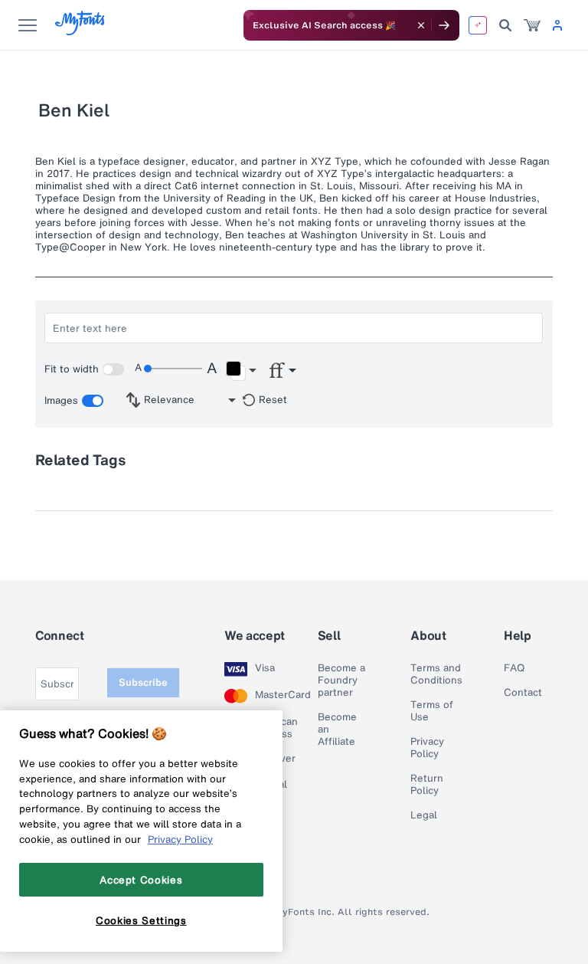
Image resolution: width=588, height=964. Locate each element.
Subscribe (143, 682)
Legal (423, 815)
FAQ (514, 668)
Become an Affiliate (337, 729)
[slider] (173, 368)
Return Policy (426, 784)
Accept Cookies (141, 879)
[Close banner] (421, 25)
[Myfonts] (80, 31)
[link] (532, 25)
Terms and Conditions (436, 674)
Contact (523, 693)
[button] (241, 371)
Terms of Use (431, 711)
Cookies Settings (141, 920)
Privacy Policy (427, 748)
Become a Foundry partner (341, 680)
